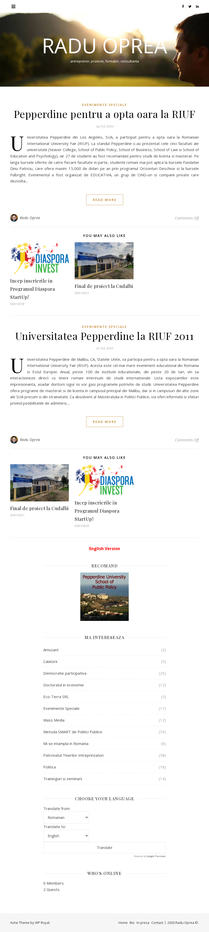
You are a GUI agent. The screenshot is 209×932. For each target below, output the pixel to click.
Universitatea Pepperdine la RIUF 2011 (104, 335)
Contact (157, 922)
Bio (132, 922)
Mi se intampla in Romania (65, 743)
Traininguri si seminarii (62, 778)
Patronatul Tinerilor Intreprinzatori (73, 755)
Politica (49, 766)
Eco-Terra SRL (56, 696)
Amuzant (51, 649)
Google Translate (156, 856)
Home (123, 922)
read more (104, 199)
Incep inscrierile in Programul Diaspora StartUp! (32, 289)
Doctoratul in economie (63, 684)
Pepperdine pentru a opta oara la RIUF (104, 114)
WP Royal (42, 922)
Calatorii (50, 661)
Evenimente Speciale (104, 105)
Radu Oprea (104, 45)
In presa (143, 922)
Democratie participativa (64, 673)
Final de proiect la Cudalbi (104, 286)
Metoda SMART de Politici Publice (72, 731)
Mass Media (53, 720)
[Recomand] (104, 596)
